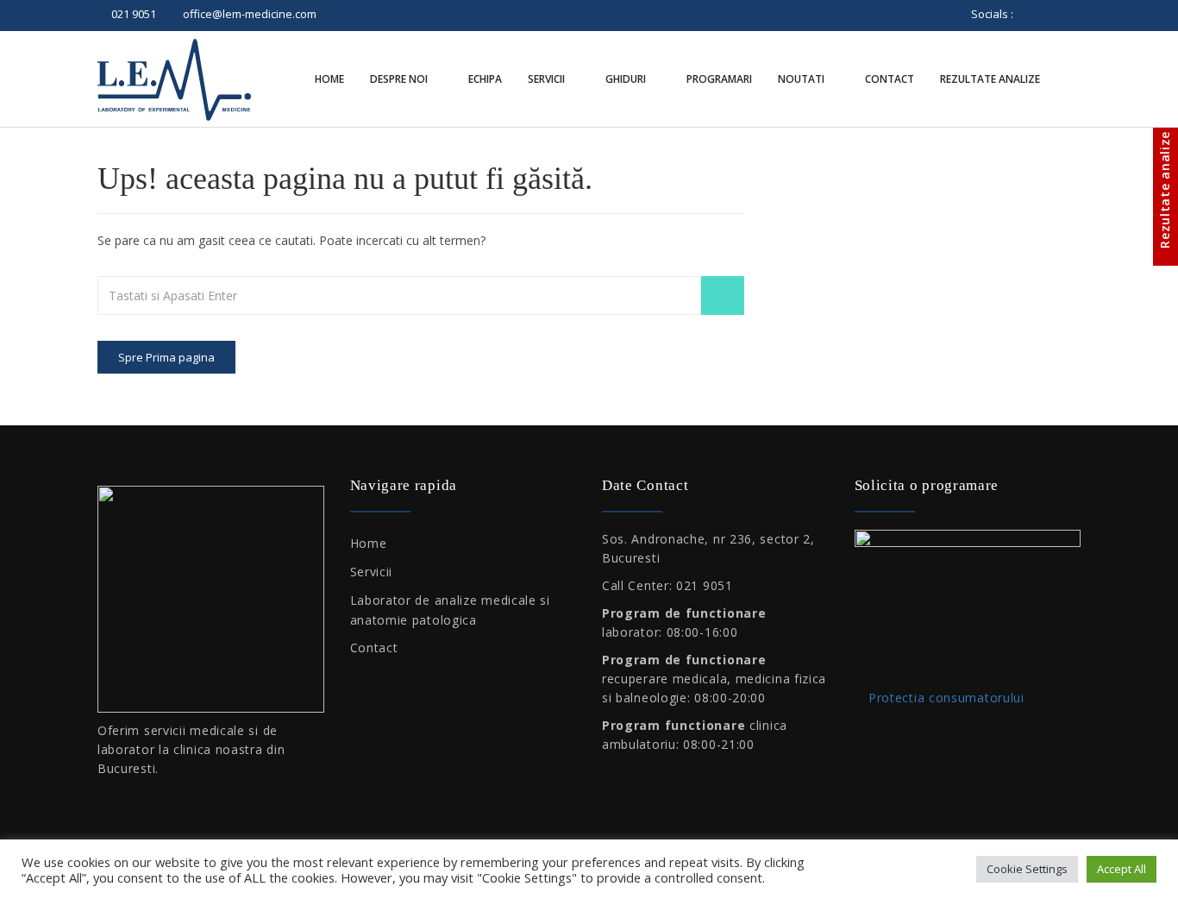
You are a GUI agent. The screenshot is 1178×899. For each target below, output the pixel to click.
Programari (719, 79)
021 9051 (133, 14)
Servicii (547, 79)
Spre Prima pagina (166, 357)
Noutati (802, 79)
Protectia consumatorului (944, 697)
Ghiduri (627, 79)
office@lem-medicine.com (249, 14)
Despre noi (400, 79)
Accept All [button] (1121, 869)
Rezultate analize (991, 79)
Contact (889, 79)
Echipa (485, 79)
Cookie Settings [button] (1027, 869)
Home (329, 79)
